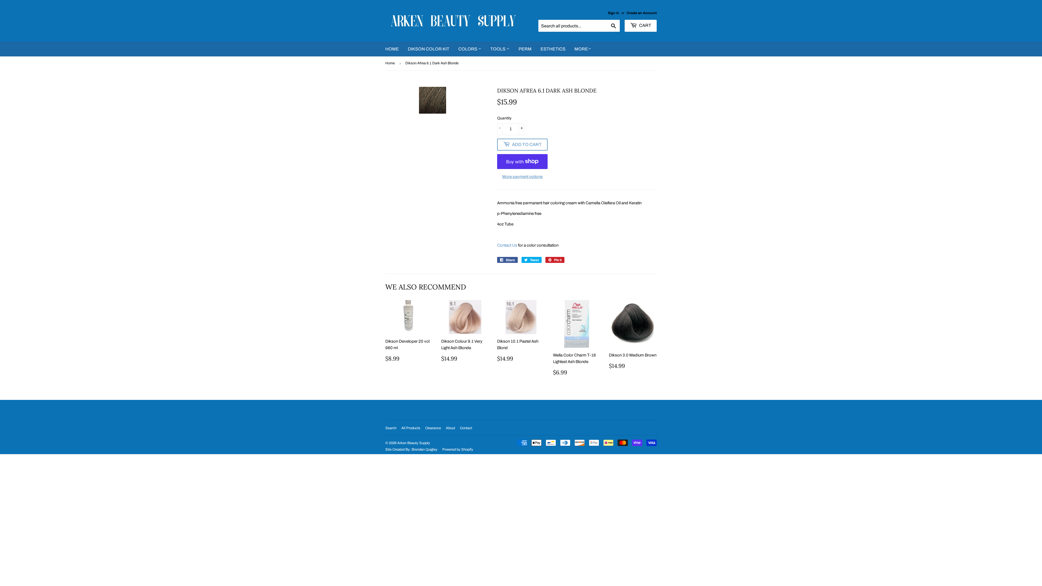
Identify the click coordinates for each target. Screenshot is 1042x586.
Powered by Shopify (457, 449)
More (581, 49)
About (450, 428)
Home (392, 49)
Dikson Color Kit (428, 49)
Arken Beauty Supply (413, 443)
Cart (644, 25)
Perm (525, 49)
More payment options (522, 176)
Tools (498, 49)
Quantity (504, 118)
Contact (466, 428)
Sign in (613, 13)
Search (390, 428)
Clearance (433, 428)
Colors (468, 49)
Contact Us (507, 245)
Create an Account (642, 13)
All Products (410, 428)
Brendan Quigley (424, 449)
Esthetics (553, 49)
